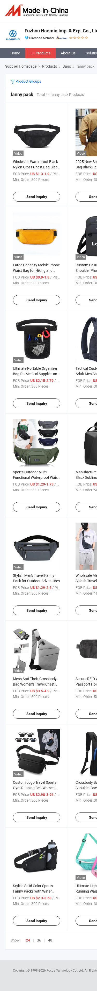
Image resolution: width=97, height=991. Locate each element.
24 (28, 940)
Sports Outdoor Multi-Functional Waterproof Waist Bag (36, 477)
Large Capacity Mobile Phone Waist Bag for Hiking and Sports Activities (36, 270)
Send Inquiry (36, 197)
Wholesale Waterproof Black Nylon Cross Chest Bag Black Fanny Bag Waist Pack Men (36, 167)
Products (43, 53)
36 (39, 940)
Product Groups (28, 81)
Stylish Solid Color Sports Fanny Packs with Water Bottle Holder (33, 891)
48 (50, 940)
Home (15, 53)
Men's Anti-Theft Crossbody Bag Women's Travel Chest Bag (35, 684)
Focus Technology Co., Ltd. (66, 970)
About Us (68, 53)
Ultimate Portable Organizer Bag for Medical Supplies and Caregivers (36, 374)
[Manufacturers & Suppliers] (37, 10)
